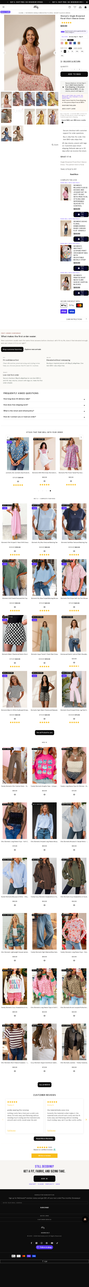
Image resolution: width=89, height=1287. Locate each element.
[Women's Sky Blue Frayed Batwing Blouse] (44, 563)
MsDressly (36, 7)
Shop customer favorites (12, 349)
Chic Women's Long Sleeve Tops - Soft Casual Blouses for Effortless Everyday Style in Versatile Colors (15, 841)
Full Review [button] (11, 1131)
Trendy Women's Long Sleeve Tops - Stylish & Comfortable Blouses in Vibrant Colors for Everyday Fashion (74, 952)
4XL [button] (62, 55)
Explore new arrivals (33, 349)
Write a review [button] (44, 1155)
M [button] (65, 51)
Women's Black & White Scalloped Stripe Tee (15, 710)
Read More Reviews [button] (44, 1138)
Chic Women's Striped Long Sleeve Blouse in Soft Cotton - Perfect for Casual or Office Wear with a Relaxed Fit (44, 841)
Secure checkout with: (70, 301)
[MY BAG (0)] (85, 7)
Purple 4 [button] (70, 43)
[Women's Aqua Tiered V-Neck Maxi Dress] (44, 619)
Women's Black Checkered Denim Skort (15, 654)
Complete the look (68, 180)
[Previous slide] (8, 437)
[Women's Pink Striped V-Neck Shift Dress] (15, 507)
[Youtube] (52, 1243)
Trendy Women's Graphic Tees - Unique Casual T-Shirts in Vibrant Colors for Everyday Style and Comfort (44, 786)
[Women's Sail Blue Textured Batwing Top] (74, 507)
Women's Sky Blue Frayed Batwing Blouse (44, 598)
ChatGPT (32, 1184)
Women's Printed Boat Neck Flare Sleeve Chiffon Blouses (80, 280)
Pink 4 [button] (62, 43)
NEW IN (44, 742)
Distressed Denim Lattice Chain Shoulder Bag (74, 654)
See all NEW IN (44, 1085)
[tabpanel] (18, 463)
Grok (58, 1184)
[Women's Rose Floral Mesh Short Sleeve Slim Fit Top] (71, 469)
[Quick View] (18, 481)
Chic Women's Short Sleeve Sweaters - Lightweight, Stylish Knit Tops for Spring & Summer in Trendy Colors (15, 1063)
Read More (74, 174)
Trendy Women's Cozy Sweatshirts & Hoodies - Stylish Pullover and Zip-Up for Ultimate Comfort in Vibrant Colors (15, 1007)
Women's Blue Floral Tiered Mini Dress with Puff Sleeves (44, 473)
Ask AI (44, 1178)
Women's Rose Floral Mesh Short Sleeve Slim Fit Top (71, 473)
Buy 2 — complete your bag (44, 498)
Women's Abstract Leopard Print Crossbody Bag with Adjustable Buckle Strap (80, 253)
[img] (12, 1102)
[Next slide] (81, 437)
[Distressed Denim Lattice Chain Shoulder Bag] (74, 617)
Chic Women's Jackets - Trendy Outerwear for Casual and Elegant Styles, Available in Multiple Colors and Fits (74, 1063)
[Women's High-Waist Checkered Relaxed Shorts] (44, 674)
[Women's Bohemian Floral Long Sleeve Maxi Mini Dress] (18, 469)
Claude (41, 1184)
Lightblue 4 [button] (74, 43)
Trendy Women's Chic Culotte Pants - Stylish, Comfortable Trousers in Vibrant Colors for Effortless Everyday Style (15, 786)
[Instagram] (42, 1243)
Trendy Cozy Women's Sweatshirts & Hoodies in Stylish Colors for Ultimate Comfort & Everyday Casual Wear (44, 897)
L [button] (68, 51)
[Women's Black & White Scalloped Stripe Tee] (15, 674)
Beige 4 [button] (79, 43)
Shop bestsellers (69, 105)
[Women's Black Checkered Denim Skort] (15, 619)
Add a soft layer (68, 109)
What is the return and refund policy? (18, 411)
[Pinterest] (47, 1243)
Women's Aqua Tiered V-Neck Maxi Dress (44, 654)
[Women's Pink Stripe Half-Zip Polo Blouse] (74, 563)
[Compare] (80, 7)
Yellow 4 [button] (66, 43)
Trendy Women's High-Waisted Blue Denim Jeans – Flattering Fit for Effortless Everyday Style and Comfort (44, 952)
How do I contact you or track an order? (19, 417)
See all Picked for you (45, 732)
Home (21, 13)
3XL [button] (82, 51)
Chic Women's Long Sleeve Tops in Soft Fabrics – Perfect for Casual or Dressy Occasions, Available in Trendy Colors (44, 1007)
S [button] (61, 51)
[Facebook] (31, 1243)
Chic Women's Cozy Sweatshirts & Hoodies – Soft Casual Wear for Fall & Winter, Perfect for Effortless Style (74, 897)
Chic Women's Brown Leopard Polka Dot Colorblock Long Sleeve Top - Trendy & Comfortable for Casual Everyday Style (74, 1007)
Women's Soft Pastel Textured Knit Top (14, 598)
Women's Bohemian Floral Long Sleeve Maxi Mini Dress (18, 473)
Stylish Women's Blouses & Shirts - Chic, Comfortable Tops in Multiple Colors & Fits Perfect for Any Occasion (15, 897)
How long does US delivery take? (16, 399)
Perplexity (49, 1184)
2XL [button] (77, 51)
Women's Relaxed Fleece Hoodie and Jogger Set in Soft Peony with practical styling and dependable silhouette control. (80, 195)
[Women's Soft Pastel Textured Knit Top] (15, 563)
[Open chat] (85, 1219)
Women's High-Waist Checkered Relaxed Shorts (44, 710)
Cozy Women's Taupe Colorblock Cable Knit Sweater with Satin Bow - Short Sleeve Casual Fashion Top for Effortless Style (44, 1063)
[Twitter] (36, 1243)
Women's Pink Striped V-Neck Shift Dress (14, 542)
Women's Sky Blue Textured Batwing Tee (45, 542)
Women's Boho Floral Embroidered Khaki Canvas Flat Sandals (80, 226)
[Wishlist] (75, 7)
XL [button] (72, 51)
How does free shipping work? (15, 405)
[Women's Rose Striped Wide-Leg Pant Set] (74, 674)
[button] (87, 2)
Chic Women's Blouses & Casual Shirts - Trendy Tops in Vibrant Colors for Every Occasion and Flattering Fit (74, 841)
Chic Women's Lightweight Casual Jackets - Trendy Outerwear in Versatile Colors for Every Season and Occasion (15, 952)
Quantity (64, 67)
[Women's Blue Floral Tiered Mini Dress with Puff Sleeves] (44, 469)
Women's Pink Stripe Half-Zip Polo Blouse (74, 598)
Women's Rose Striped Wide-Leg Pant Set (74, 710)
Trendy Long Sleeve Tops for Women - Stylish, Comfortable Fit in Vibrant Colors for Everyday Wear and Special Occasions (74, 786)
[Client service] (69, 7)
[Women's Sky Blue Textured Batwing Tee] (44, 507)
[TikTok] (57, 1243)
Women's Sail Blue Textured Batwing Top (74, 542)
